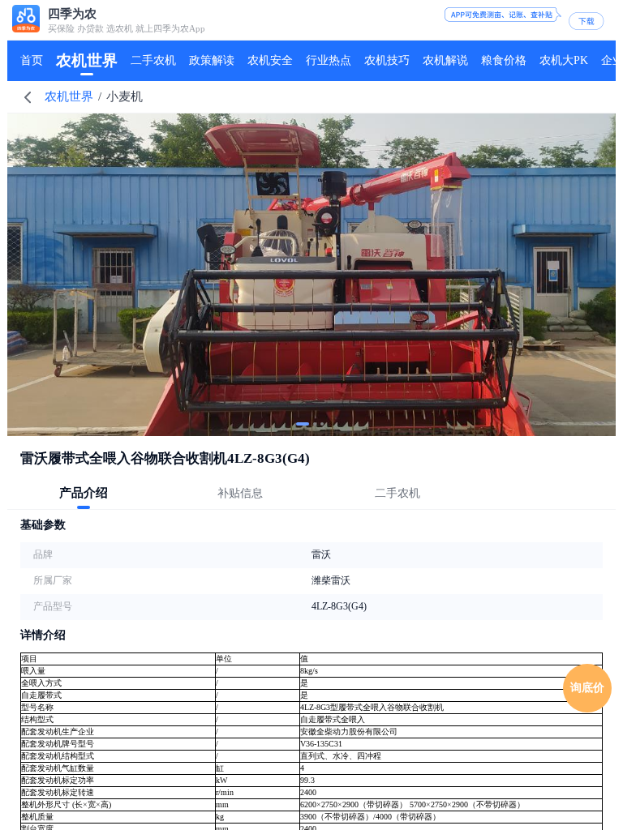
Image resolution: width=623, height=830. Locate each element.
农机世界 (69, 96)
